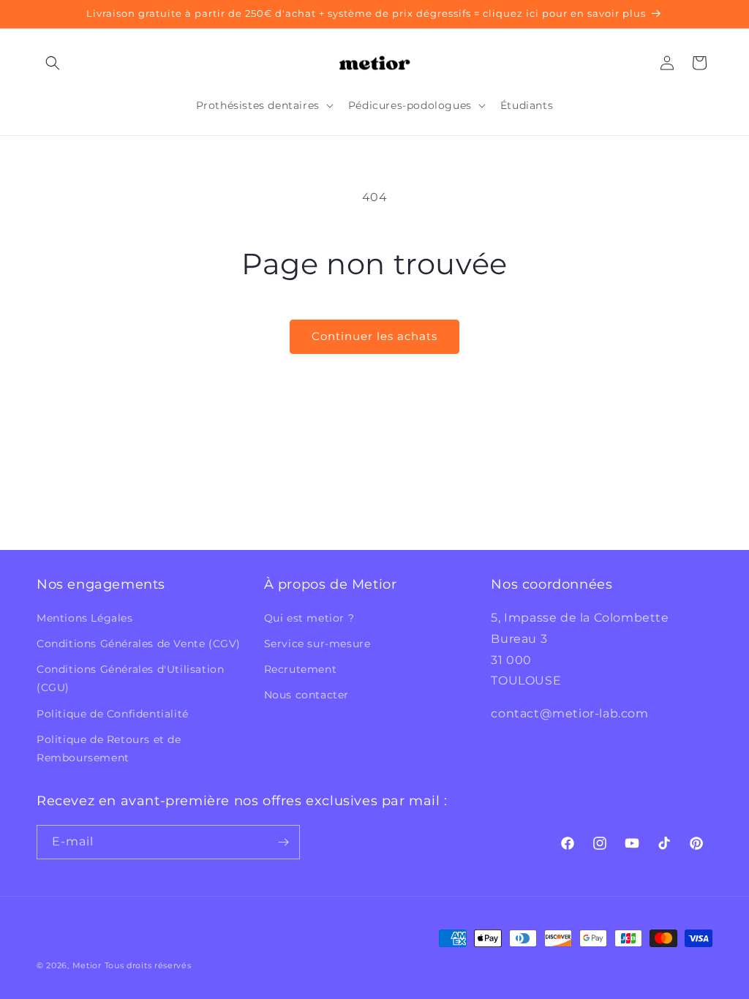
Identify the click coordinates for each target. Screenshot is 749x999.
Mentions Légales (85, 618)
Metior (87, 965)
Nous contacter (306, 694)
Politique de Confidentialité (113, 713)
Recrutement (300, 669)
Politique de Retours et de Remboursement (109, 748)
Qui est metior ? (309, 618)
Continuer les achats (374, 336)
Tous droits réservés (148, 965)
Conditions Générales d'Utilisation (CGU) (130, 678)
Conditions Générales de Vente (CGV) (139, 643)
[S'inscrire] (283, 842)
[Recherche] (53, 63)
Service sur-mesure (317, 643)
